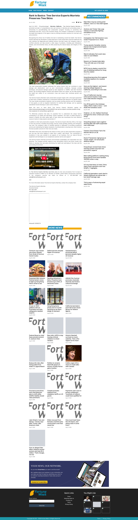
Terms (69, 502)
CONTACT (51, 10)
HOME (30, 10)
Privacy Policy (69, 504)
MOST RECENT (37, 10)
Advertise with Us (69, 498)
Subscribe (41, 505)
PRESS (45, 10)
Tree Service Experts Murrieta (71, 26)
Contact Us (69, 500)
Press (69, 496)
